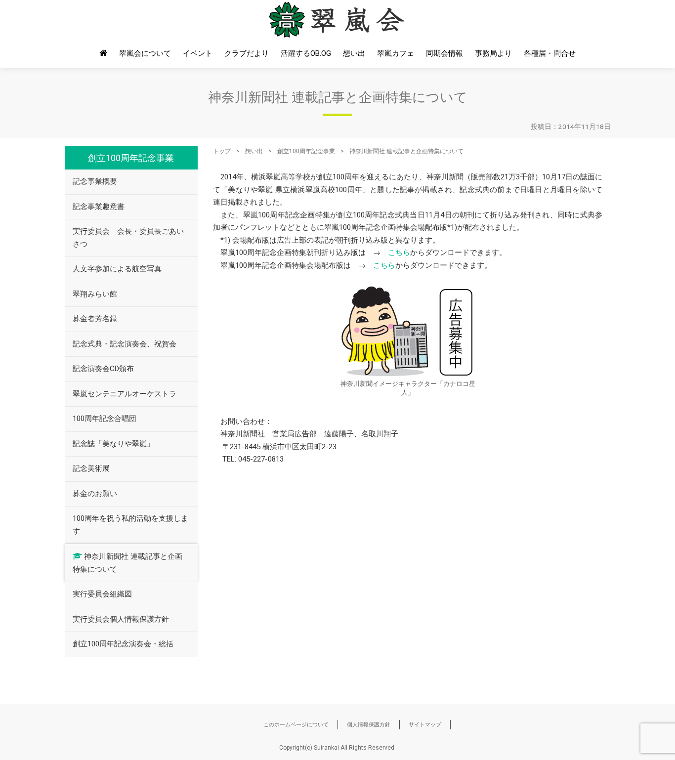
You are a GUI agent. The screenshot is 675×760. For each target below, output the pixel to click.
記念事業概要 (95, 181)
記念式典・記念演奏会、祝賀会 (124, 343)
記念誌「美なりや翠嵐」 (113, 443)
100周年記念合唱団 (104, 418)
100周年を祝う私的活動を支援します (130, 525)
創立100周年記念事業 (306, 151)
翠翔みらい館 (95, 294)
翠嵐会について (145, 53)
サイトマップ (425, 724)
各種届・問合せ (550, 53)
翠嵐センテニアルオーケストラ (124, 393)
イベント (197, 53)
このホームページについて (296, 724)
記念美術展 (91, 468)
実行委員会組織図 (102, 594)
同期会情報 (444, 53)
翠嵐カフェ (395, 53)
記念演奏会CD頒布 (103, 368)
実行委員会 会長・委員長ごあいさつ (128, 238)
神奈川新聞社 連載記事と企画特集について (127, 563)
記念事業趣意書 (99, 206)
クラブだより (246, 53)
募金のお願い (95, 493)
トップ (222, 151)
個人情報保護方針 (368, 724)
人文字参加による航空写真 (117, 268)
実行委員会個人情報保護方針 (121, 619)
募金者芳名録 (95, 318)
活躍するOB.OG (306, 53)
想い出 (354, 53)
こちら (399, 252)
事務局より (493, 53)
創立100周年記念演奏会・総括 (123, 643)
